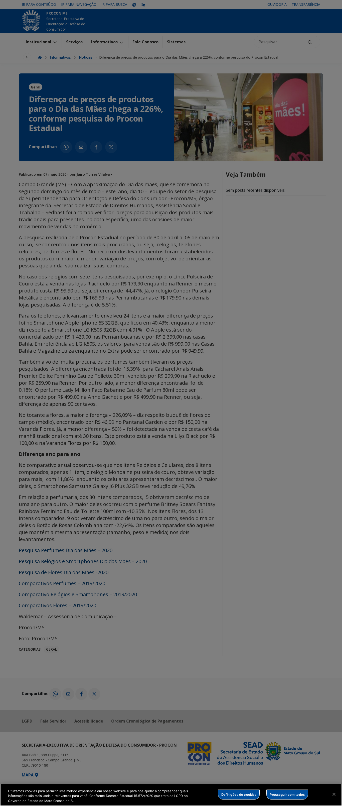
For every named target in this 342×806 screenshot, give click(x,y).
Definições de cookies (239, 794)
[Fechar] (333, 794)
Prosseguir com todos (287, 794)
